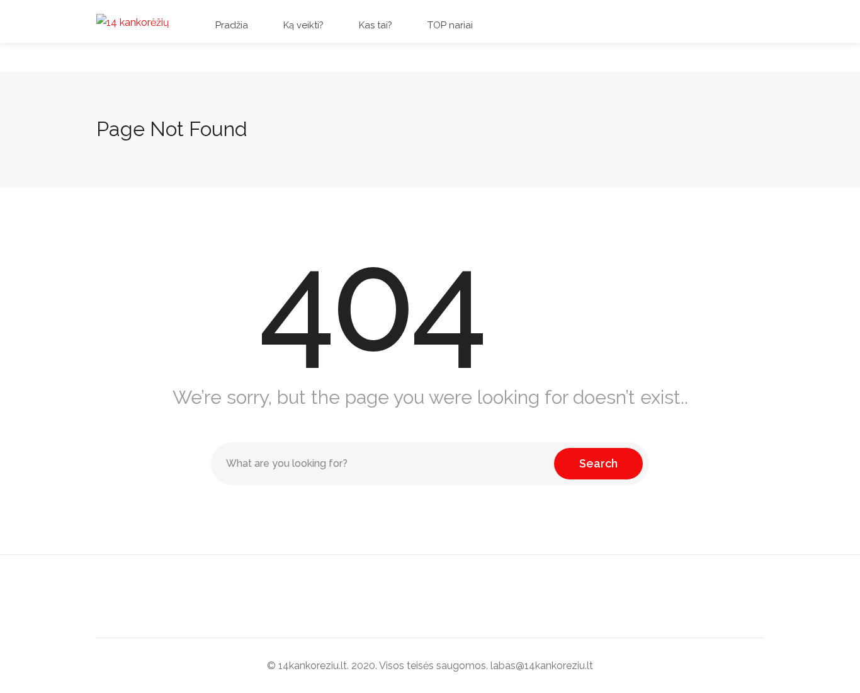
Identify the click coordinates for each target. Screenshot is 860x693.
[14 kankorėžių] (132, 22)
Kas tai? (374, 25)
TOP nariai (449, 25)
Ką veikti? (302, 25)
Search (598, 463)
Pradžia (230, 25)
